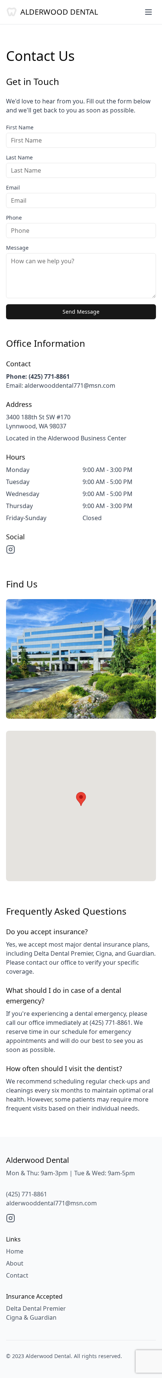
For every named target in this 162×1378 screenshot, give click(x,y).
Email (13, 187)
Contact (17, 1275)
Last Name (19, 157)
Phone (14, 217)
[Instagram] (10, 549)
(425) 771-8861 (26, 1194)
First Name (20, 127)
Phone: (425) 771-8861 (38, 376)
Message (17, 247)
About (14, 1263)
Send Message (81, 311)
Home (14, 1251)
